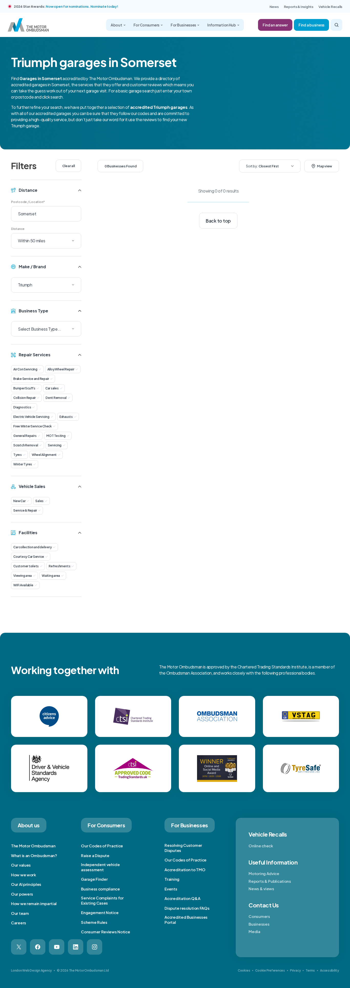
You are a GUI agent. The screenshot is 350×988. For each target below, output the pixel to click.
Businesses (259, 924)
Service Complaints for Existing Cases (102, 900)
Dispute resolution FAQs (186, 908)
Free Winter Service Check (32, 426)
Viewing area (22, 576)
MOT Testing (55, 436)
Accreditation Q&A (182, 898)
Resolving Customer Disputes (183, 848)
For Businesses (183, 25)
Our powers (22, 893)
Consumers (259, 916)
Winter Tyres (22, 464)
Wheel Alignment (44, 455)
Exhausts (66, 417)
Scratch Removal (25, 445)
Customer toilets (26, 566)
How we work (23, 874)
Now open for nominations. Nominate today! (82, 6)
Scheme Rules (94, 922)
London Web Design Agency (31, 970)
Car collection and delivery (32, 547)
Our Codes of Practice (102, 845)
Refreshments (59, 566)
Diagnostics (22, 407)
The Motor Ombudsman (33, 845)
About (116, 25)
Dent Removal (56, 398)
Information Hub (221, 25)
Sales (39, 501)
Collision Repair (24, 398)
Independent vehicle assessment (100, 867)
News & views (261, 888)
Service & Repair (25, 510)
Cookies (244, 970)
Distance (18, 229)
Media (254, 931)
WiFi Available (23, 585)
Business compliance (100, 888)
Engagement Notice (99, 912)
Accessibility (329, 970)
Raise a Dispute (95, 855)
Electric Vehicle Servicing (31, 417)
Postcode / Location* (28, 202)
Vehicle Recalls (330, 7)
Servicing (54, 445)
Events (170, 888)
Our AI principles (26, 884)
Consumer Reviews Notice (105, 931)
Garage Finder (94, 879)
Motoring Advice (264, 873)
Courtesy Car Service (28, 557)
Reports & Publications (270, 881)
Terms (310, 970)
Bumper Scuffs (24, 388)
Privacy (295, 970)
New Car (19, 501)
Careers (18, 922)
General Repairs (24, 436)
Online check (261, 845)
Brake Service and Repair (31, 379)
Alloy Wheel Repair (60, 369)
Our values (21, 864)
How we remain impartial (34, 903)
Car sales (52, 388)
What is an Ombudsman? (34, 855)
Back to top (218, 221)
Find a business (311, 25)
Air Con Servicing (25, 369)
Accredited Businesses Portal (186, 920)
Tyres (17, 455)
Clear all (68, 166)
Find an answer (275, 25)
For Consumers (146, 25)
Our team (20, 913)
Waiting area (51, 576)
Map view (324, 166)
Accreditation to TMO (184, 869)
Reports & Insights (298, 7)
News (274, 7)
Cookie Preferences (270, 970)
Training (171, 879)
